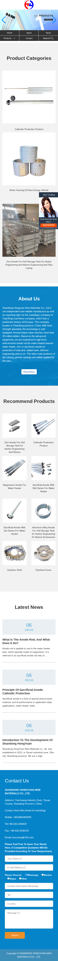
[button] (54, 19)
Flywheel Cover (43, 570)
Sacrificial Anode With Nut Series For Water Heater (14, 530)
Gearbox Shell (14, 570)
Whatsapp (32, 875)
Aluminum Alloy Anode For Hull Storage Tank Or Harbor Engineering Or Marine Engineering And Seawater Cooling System (43, 532)
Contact (29, 38)
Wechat (48, 875)
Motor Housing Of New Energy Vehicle (29, 190)
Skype (12, 878)
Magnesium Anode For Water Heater (14, 486)
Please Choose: (13, 875)
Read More (29, 372)
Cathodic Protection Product (29, 129)
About (29, 33)
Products (8, 38)
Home (9, 33)
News (48, 33)
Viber (24, 878)
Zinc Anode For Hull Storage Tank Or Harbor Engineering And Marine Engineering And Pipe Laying (29, 264)
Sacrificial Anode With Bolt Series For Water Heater (43, 488)
